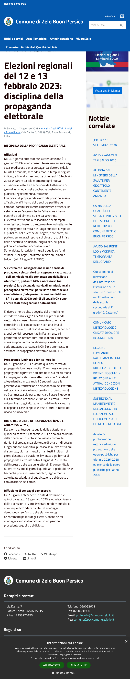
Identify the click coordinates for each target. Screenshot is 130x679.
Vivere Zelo (83, 38)
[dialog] (65, 658)
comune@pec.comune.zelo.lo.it (94, 619)
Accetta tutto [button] (51, 665)
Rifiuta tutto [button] (79, 664)
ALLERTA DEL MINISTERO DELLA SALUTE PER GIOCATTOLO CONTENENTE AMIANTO (105, 183)
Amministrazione (61, 38)
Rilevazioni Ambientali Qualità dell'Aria (31, 47)
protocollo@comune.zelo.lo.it (95, 615)
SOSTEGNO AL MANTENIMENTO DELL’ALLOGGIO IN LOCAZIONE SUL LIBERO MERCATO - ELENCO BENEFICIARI (107, 411)
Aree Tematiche (36, 38)
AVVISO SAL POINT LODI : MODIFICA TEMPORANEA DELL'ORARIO (105, 254)
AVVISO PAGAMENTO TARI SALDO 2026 (107, 158)
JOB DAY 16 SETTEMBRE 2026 (105, 142)
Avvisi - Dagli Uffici (52, 128)
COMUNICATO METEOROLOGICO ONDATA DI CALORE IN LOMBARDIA (106, 330)
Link (97, 658)
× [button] (126, 641)
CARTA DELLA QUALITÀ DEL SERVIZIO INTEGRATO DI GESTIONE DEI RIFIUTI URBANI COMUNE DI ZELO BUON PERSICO (107, 221)
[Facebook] (122, 16)
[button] (64, 673)
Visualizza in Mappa (107, 90)
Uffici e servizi (13, 38)
